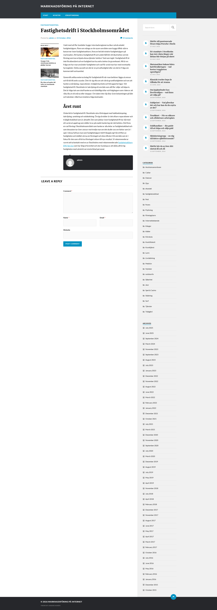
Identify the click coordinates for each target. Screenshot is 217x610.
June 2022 (149, 392)
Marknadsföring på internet (67, 6)
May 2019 (149, 477)
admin (51, 38)
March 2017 (150, 542)
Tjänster (148, 306)
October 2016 (150, 552)
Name (66, 218)
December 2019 (151, 461)
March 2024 (150, 344)
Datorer (148, 178)
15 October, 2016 (64, 38)
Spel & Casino (150, 290)
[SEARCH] (173, 27)
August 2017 (150, 520)
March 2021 (150, 429)
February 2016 (151, 574)
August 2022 (150, 386)
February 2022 (151, 403)
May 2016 (149, 568)
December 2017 (151, 510)
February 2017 (151, 547)
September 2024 (151, 338)
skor (147, 285)
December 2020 (151, 435)
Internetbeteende (152, 221)
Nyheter (57, 15)
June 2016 (149, 563)
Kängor (148, 226)
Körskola (148, 237)
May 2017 (149, 531)
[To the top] (173, 597)
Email (102, 218)
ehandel (148, 188)
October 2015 (150, 590)
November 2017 (151, 515)
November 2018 (151, 488)
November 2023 (151, 349)
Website (66, 230)
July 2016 (149, 558)
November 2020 (151, 440)
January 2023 (150, 370)
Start (45, 15)
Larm (147, 253)
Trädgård (148, 312)
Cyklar (148, 172)
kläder (147, 231)
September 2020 (151, 445)
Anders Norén (54, 605)
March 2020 (150, 456)
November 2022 (151, 381)
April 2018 (149, 499)
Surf (147, 301)
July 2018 (149, 494)
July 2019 (149, 472)
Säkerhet (148, 279)
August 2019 (150, 467)
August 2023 (150, 360)
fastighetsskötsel (50, 25)
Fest (147, 199)
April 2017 (149, 536)
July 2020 (149, 451)
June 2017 (149, 526)
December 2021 (151, 413)
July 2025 (149, 328)
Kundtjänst (149, 247)
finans (147, 205)
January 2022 (150, 408)
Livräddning (150, 258)
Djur (147, 183)
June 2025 (149, 333)
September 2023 (151, 354)
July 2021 (149, 424)
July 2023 (149, 365)
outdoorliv (149, 274)
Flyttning (149, 210)
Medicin (148, 263)
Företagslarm (150, 215)
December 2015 (151, 585)
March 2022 (150, 397)
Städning (148, 296)
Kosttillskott (150, 242)
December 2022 (151, 376)
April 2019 (149, 483)
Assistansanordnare (153, 167)
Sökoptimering (72, 15)
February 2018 (151, 504)
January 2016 (150, 579)
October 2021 (150, 419)
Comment (67, 191)
